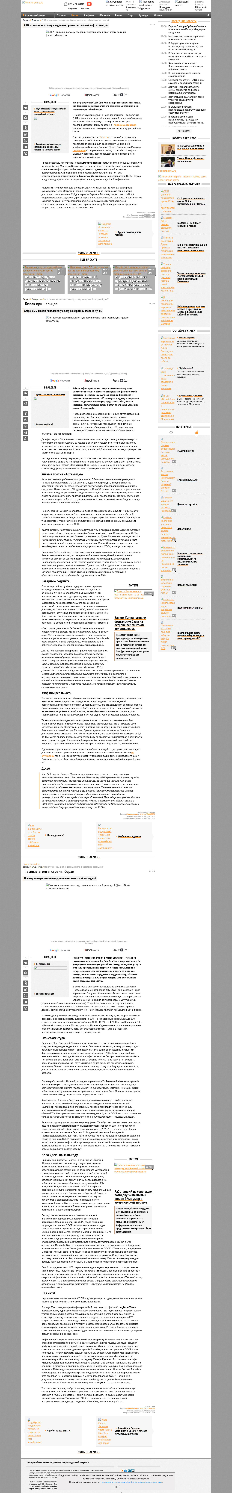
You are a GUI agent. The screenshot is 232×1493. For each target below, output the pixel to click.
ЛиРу (132, 1470)
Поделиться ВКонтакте (25, 107)
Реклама (85, 8)
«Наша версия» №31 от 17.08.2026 (140, 814)
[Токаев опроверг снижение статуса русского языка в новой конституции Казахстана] (168, 277)
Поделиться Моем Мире (25, 117)
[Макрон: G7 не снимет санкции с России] (168, 224)
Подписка (72, 8)
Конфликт (89, 15)
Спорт (131, 15)
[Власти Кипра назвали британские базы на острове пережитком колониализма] (133, 602)
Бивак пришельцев (45, 993)
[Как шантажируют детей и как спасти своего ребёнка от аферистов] (35, 835)
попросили (79, 150)
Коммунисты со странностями (133, 10)
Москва (158, 15)
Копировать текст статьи (25, 153)
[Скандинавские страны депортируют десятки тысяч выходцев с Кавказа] (168, 451)
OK (116, 1487)
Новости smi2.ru (31, 864)
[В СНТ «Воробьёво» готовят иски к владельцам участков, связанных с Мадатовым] (168, 407)
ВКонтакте (129, 1470)
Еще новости (184, 131)
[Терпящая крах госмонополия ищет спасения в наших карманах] (168, 378)
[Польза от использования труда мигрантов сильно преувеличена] (168, 608)
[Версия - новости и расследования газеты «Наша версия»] (42, 7)
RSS (122, 1470)
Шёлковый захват (201, 9)
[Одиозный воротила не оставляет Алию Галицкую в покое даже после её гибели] (168, 349)
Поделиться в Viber (25, 140)
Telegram (125, 1470)
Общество (104, 15)
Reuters (104, 137)
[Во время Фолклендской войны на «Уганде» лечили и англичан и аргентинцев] (105, 233)
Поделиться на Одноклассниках (25, 127)
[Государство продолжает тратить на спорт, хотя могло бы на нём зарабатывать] (105, 837)
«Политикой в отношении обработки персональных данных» (130, 1481)
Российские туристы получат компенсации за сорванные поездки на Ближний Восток (48, 147)
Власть (74, 15)
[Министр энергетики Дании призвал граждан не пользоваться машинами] (168, 247)
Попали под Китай (44, 424)
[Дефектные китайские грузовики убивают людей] (168, 585)
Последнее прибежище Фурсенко (165, 10)
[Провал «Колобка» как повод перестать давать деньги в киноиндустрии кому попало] (168, 529)
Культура (143, 15)
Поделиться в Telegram (25, 146)
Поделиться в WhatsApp (25, 134)
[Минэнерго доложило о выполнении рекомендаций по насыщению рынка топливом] (168, 559)
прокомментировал (125, 125)
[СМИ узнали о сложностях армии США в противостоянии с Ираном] (168, 201)
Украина (61, 15)
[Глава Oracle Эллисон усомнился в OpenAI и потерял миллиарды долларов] (105, 1431)
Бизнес (118, 15)
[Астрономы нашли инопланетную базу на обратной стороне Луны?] (168, 480)
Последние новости (183, 21)
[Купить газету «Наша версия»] (66, 4)
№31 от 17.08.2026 (76, 4)
